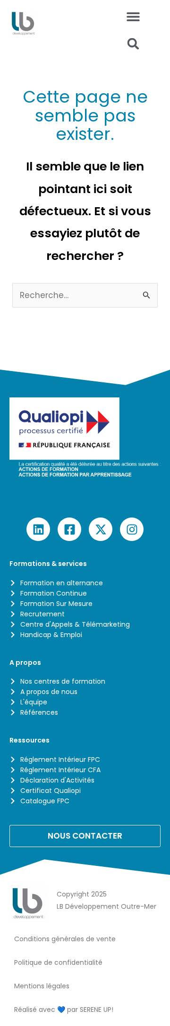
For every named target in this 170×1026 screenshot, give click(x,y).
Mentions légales (41, 986)
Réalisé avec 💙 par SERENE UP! (63, 1009)
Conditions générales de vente (65, 939)
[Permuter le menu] (133, 16)
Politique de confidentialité (58, 962)
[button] (133, 43)
